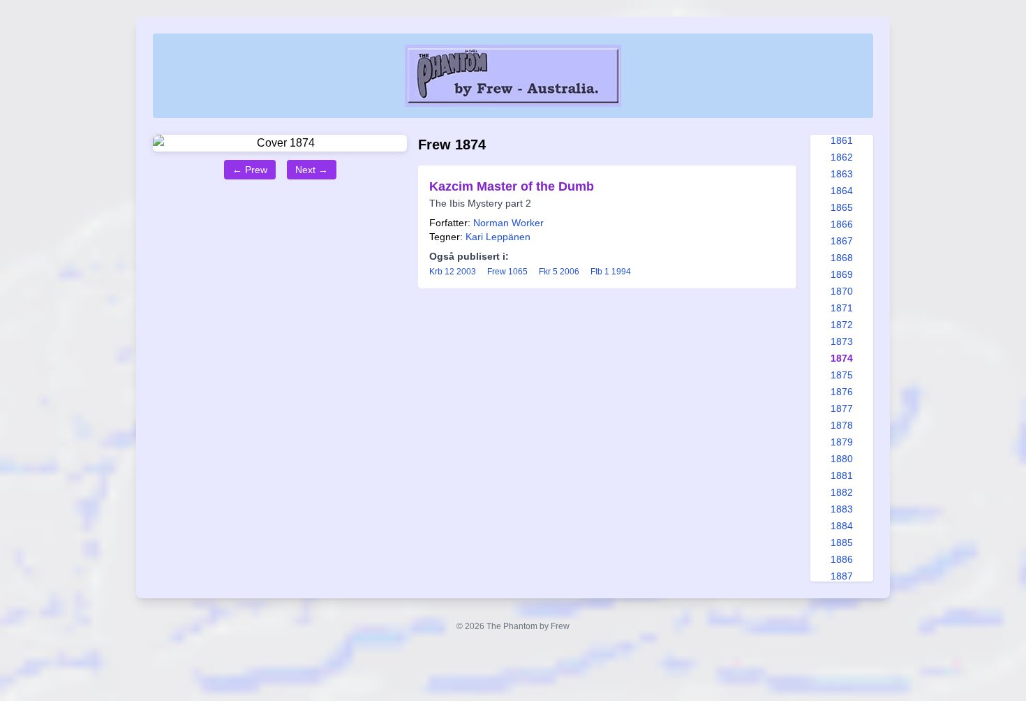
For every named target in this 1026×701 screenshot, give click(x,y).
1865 (842, 207)
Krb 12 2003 (452, 271)
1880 (842, 458)
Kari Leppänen (498, 236)
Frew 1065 (507, 271)
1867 (842, 240)
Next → (311, 169)
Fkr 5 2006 (559, 271)
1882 (842, 492)
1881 (842, 475)
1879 (842, 442)
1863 (842, 173)
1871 (842, 307)
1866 (842, 224)
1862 (842, 157)
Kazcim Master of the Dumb (511, 186)
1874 (842, 358)
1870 (842, 291)
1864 (842, 190)
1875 (842, 375)
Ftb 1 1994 (610, 271)
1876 (842, 391)
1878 (842, 425)
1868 (842, 257)
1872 (842, 324)
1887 (842, 576)
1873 (842, 341)
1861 (842, 140)
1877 (842, 408)
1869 (842, 274)
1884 (842, 525)
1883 (842, 509)
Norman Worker (508, 222)
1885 (842, 542)
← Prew (249, 169)
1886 (842, 559)
